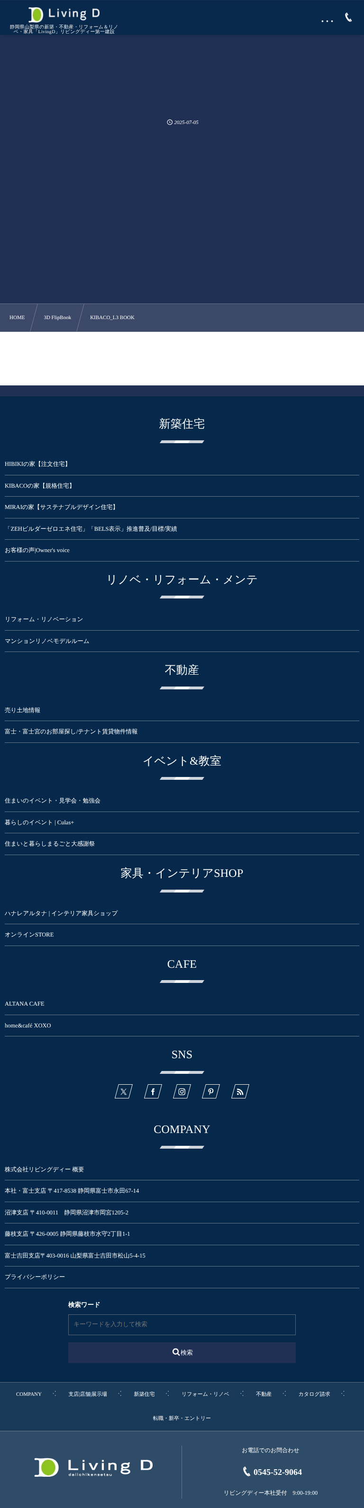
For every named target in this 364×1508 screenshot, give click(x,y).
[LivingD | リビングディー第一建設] (64, 15)
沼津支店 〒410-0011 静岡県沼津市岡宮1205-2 (66, 1212)
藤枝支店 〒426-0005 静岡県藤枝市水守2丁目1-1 (67, 1234)
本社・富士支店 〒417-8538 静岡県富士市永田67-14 (72, 1190)
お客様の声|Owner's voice (37, 550)
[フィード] (240, 1091)
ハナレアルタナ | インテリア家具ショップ (61, 913)
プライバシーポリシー (35, 1277)
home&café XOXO (28, 1025)
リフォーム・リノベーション (44, 619)
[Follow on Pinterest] (211, 1091)
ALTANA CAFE (25, 1003)
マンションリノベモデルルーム (47, 641)
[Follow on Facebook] (153, 1091)
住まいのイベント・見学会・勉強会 (52, 800)
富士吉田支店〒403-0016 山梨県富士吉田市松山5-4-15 (75, 1255)
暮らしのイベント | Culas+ (39, 822)
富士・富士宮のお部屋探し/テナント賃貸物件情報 (71, 731)
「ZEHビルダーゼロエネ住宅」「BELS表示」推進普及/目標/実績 (91, 529)
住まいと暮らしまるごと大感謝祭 (50, 843)
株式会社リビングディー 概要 (44, 1169)
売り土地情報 (28, 710)
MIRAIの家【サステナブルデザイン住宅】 (61, 507)
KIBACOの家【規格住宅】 (40, 485)
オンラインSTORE (29, 934)
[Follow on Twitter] (124, 1091)
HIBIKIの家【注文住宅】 (38, 464)
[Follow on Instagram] (182, 1091)
